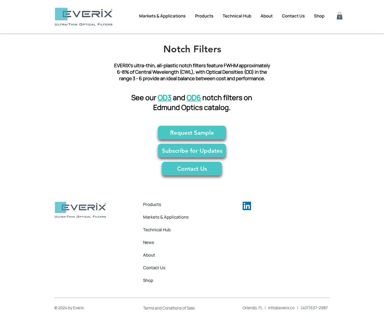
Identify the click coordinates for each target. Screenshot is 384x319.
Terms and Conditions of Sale (169, 308)
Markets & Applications (166, 217)
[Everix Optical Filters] (247, 206)
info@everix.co (281, 307)
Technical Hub (157, 230)
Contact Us (154, 268)
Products (152, 204)
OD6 (194, 97)
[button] (339, 15)
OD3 (164, 97)
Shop (148, 280)
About (149, 255)
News (148, 242)
